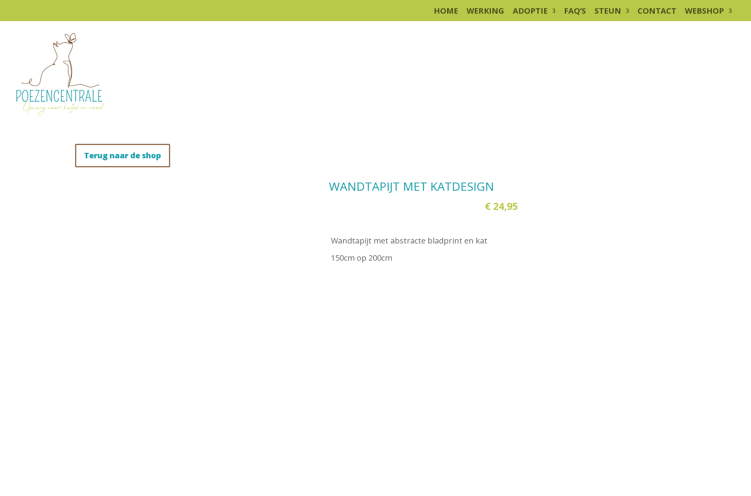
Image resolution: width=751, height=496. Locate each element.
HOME (446, 12)
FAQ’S (575, 12)
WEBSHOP (704, 12)
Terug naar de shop (122, 155)
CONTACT (657, 12)
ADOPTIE (530, 12)
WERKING (485, 12)
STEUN (608, 12)
